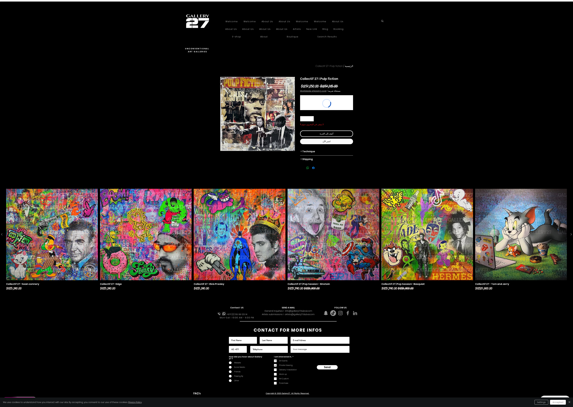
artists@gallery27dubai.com (300, 314)
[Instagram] (340, 313)
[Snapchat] (326, 313)
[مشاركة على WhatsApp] (307, 168)
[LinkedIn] (355, 313)
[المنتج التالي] (2, 234)
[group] (286, 242)
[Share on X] (302, 168)
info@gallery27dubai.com (298, 310)
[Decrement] (311, 118)
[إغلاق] (569, 402)
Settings (541, 402)
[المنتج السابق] (571, 234)
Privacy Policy (135, 402)
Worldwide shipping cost (313, 91)
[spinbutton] (307, 118)
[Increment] (302, 118)
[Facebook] (348, 313)
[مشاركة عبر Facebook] (313, 168)
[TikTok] (333, 313)
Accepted (558, 402)
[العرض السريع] (521, 234)
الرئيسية (349, 66)
